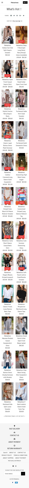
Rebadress (16, 479)
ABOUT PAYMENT (20, 458)
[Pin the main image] (17, 15)
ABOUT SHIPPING (8, 458)
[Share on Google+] (20, 15)
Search (5, 452)
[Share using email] (23, 15)
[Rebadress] (15, 2)
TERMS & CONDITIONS (20, 455)
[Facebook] (13, 466)
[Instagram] (15, 466)
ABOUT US (12, 452)
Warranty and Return (14, 460)
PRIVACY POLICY (7, 455)
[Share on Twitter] (14, 15)
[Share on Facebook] (11, 15)
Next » (23, 416)
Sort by (9, 21)
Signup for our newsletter (14, 470)
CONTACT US (22, 452)
